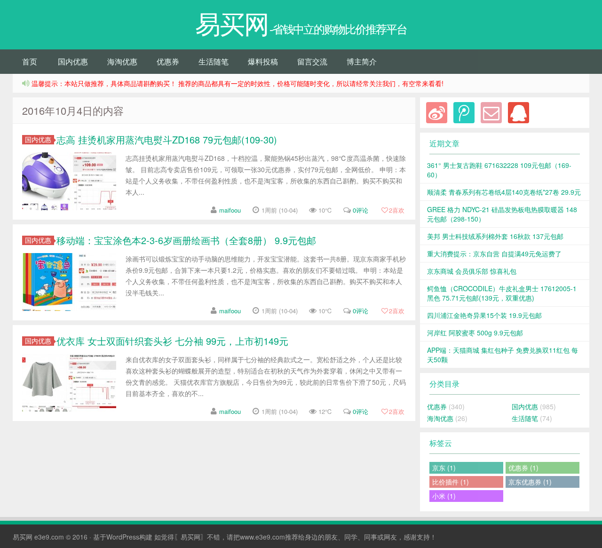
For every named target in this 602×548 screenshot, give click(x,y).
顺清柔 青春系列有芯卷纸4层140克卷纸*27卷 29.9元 (504, 192)
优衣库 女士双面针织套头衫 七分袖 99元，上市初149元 (172, 341)
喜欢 (396, 210)
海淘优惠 (122, 61)
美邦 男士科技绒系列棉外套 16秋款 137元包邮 (495, 236)
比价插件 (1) (450, 481)
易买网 (22, 536)
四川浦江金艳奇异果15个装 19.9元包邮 (484, 315)
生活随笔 (213, 61)
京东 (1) (444, 467)
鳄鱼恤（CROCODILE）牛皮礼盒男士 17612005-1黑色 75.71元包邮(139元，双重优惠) (502, 293)
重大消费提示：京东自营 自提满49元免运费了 (494, 253)
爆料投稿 (263, 61)
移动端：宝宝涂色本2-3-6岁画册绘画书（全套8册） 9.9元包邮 (186, 240)
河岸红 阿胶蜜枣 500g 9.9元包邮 (475, 332)
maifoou (230, 210)
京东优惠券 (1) (530, 481)
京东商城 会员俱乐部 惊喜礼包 (471, 271)
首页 (29, 61)
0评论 (360, 210)
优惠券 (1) (523, 467)
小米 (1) (444, 495)
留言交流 (312, 61)
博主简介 (362, 61)
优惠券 (168, 61)
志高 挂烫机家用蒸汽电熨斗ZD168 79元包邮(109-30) (166, 139)
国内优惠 (73, 61)
